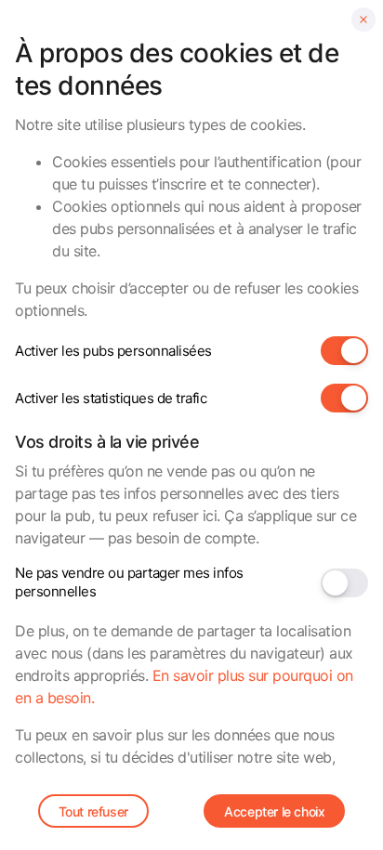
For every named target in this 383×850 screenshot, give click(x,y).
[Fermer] (363, 19)
